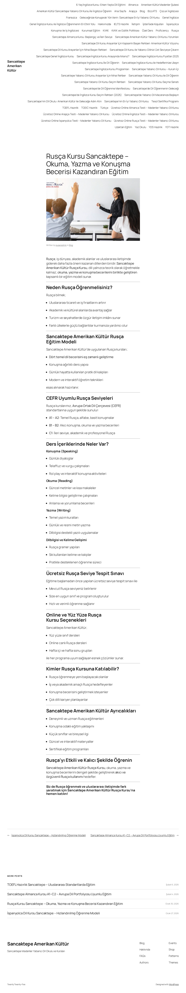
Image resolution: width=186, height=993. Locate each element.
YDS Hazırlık (155, 127)
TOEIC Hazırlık (89, 107)
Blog (142, 11)
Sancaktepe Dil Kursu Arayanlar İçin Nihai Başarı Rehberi (75, 49)
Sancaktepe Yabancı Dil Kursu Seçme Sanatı (153, 82)
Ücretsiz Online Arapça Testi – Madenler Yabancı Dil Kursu (76, 114)
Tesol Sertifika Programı (165, 101)
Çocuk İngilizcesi (169, 11)
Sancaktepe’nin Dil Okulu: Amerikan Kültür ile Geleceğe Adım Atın (65, 101)
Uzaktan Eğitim (123, 127)
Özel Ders (147, 30)
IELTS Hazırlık (121, 24)
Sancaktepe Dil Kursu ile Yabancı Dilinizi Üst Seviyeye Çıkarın (144, 49)
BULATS (152, 11)
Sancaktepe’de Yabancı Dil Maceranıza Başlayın (151, 95)
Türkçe (104, 107)
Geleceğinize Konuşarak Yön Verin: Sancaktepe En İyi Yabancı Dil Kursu (120, 17)
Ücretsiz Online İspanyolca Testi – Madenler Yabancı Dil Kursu (76, 120)
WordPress (174, 984)
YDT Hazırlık (172, 127)
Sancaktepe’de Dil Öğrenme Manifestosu (106, 88)
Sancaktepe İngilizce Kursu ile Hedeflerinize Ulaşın (150, 62)
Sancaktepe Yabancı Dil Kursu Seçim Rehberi (99, 82)
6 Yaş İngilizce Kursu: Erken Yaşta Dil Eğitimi (100, 4)
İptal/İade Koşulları (153, 24)
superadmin (61, 245)
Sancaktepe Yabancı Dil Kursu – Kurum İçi (155, 69)
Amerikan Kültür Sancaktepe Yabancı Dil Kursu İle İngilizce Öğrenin (74, 11)
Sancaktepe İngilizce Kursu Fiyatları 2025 (155, 56)
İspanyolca (172, 24)
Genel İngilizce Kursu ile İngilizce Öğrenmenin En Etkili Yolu (62, 24)
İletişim (136, 24)
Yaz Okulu (140, 127)
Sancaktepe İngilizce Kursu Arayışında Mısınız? (103, 56)
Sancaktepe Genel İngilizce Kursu (55, 56)
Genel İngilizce (170, 17)
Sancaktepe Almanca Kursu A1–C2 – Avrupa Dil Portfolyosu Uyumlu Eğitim (133, 835)
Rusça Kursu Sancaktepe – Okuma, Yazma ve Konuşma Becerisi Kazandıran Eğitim (65, 903)
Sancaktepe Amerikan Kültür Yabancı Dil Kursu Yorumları (147, 37)
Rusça (175, 30)
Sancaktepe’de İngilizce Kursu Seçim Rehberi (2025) (92, 95)
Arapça (133, 11)
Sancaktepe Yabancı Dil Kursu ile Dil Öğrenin (154, 75)
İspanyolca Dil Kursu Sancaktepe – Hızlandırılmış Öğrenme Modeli (48, 835)
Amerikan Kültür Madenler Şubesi (160, 4)
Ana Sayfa (120, 11)
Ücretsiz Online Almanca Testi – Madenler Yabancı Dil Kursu (145, 107)
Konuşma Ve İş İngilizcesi (65, 30)
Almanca (133, 4)
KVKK (106, 30)
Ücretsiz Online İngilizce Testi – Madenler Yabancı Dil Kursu (145, 114)
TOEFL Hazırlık (70, 107)
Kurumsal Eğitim (91, 30)
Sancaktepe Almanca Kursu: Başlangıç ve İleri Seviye (82, 37)
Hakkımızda (104, 24)
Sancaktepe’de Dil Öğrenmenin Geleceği (156, 88)
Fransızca (71, 17)
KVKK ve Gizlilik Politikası (125, 30)
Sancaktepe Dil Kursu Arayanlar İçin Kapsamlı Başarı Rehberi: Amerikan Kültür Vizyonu (130, 43)
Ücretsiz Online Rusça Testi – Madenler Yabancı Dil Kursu (146, 120)
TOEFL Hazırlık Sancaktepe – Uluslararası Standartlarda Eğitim (51, 884)
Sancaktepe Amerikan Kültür (16, 66)
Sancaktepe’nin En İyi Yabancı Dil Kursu (126, 101)
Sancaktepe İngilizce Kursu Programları (107, 69)
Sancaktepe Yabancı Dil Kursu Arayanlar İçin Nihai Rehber (93, 75)
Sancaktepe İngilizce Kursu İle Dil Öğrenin (95, 62)
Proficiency (162, 30)
